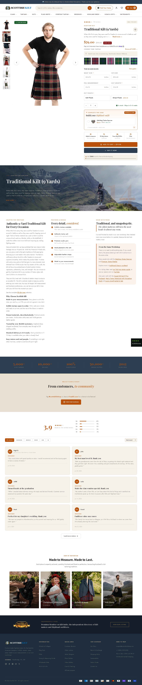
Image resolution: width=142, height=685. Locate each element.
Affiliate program (70, 670)
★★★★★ (19, 440)
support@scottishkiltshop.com (125, 646)
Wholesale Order (44, 662)
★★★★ (28, 440)
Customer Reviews (70, 646)
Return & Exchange (96, 650)
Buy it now (112, 150)
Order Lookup (69, 650)
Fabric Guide (94, 662)
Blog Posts (42, 650)
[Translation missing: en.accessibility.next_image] (75, 62)
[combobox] (110, 53)
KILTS (34, 14)
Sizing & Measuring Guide (47, 658)
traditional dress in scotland (118, 266)
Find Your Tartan (105, 8)
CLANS (12, 14)
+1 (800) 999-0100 (122, 650)
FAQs (40, 654)
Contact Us (94, 666)
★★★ (36, 440)
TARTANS (23, 14)
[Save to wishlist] (135, 30)
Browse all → (131, 49)
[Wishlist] (122, 8)
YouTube (116, 272)
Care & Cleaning (70, 666)
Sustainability (94, 658)
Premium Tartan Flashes (109, 262)
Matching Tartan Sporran (123, 259)
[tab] (42, 103)
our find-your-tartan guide (121, 269)
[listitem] (6, 24)
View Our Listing (119, 624)
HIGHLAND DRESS (93, 14)
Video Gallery (69, 662)
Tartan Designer (69, 654)
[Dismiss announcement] (139, 2)
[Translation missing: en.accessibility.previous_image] (16, 62)
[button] (92, 22)
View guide (132, 69)
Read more (10, 200)
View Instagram (72, 402)
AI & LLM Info (43, 666)
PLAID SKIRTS (45, 14)
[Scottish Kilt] (18, 8)
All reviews (10, 440)
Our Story (93, 646)
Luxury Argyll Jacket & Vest (114, 281)
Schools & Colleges (45, 646)
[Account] (116, 8)
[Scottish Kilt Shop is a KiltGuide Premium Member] (21, 624)
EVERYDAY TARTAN (62, 14)
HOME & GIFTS (110, 14)
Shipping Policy (95, 654)
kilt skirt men (21, 292)
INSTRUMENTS (125, 14)
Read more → (117, 37)
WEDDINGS (78, 14)
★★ (43, 440)
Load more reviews (70, 536)
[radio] (87, 61)
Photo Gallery (69, 658)
